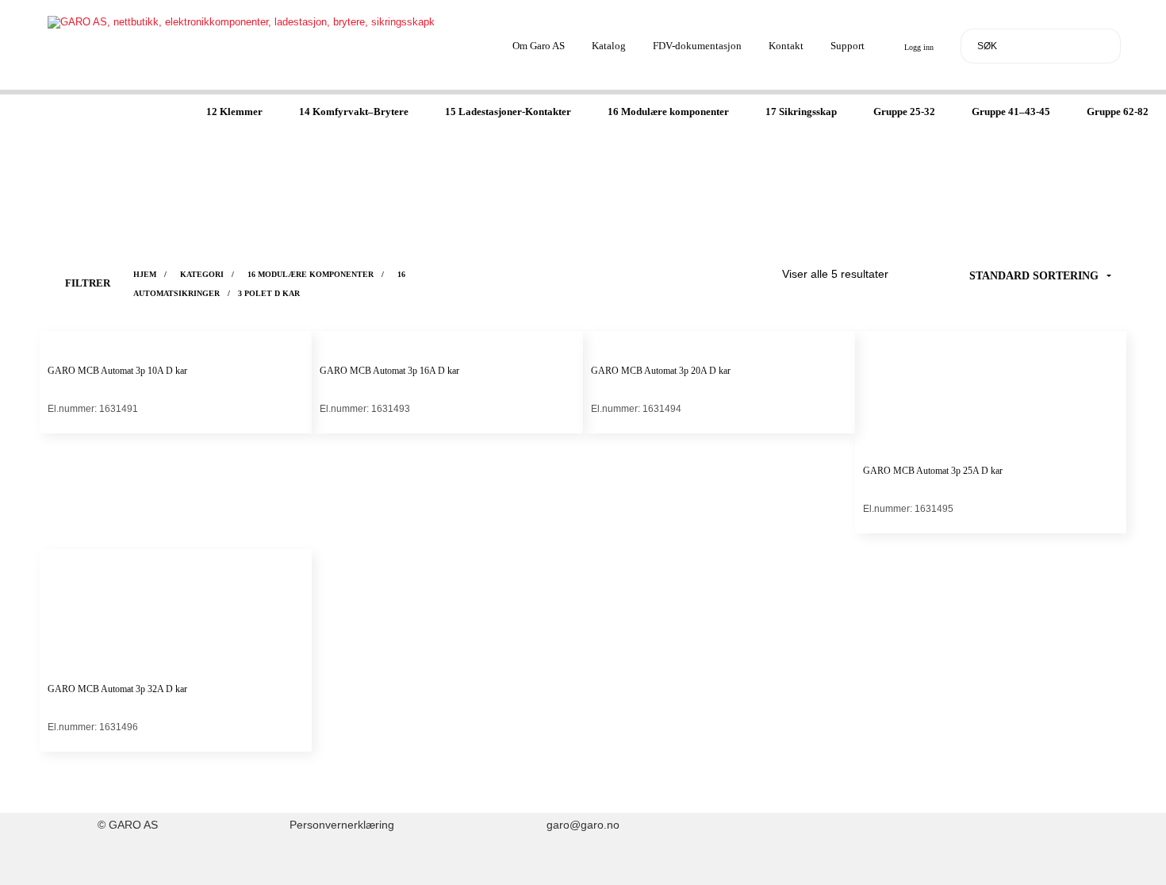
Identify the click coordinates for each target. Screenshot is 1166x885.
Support (847, 46)
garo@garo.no (583, 825)
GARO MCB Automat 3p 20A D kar (661, 370)
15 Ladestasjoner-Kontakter (508, 111)
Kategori (202, 274)
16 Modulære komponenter (668, 111)
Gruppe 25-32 (904, 111)
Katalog (609, 46)
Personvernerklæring (342, 825)
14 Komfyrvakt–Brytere (353, 111)
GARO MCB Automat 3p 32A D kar (117, 689)
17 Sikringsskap (801, 111)
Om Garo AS (538, 46)
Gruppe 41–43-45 (1011, 111)
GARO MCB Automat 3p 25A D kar (933, 470)
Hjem (144, 274)
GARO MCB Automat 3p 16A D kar (389, 370)
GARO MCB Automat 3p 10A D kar (117, 370)
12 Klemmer (234, 111)
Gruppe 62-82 (1118, 111)
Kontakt (786, 46)
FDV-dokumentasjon (697, 46)
